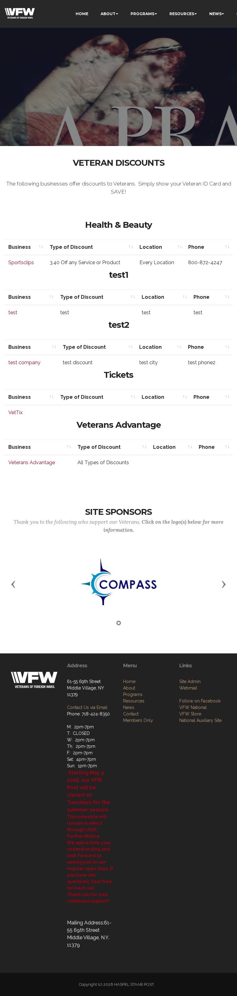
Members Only (138, 720)
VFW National (193, 707)
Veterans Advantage (31, 462)
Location (150, 247)
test (12, 312)
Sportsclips (21, 262)
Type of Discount (71, 247)
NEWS (215, 13)
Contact (131, 713)
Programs (133, 694)
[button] (13, 584)
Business (19, 247)
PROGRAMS (142, 13)
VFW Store (190, 713)
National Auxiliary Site (200, 720)
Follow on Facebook (200, 700)
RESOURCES (181, 13)
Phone (196, 247)
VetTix (15, 412)
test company (24, 362)
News (128, 707)
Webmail (188, 688)
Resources (133, 700)
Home (129, 681)
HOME (82, 13)
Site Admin (190, 681)
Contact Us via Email (87, 707)
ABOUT (108, 13)
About (129, 688)
